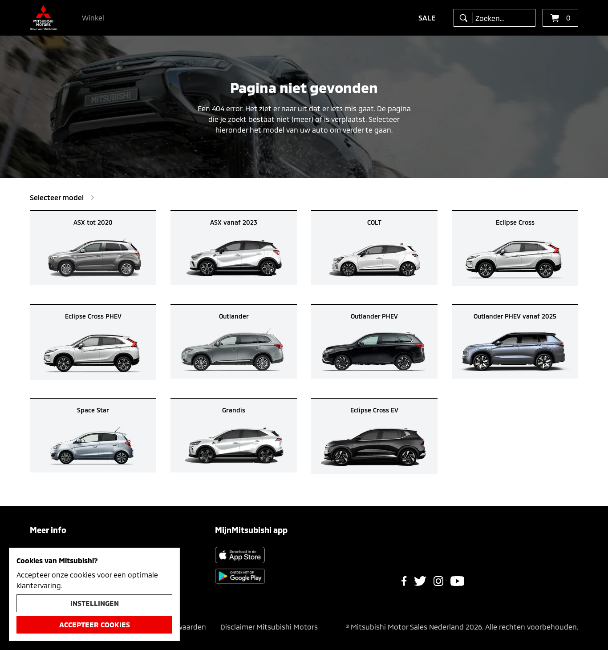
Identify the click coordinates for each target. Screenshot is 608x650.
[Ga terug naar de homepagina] (43, 18)
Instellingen (94, 603)
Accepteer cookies (94, 624)
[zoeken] (465, 17)
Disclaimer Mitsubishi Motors (269, 626)
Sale (427, 17)
